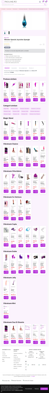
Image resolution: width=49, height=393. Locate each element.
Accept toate (44, 388)
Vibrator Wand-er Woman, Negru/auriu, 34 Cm (42, 132)
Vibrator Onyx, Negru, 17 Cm (28, 160)
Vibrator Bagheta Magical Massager (6, 133)
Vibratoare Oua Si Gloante (35, 113)
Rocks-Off (6, 37)
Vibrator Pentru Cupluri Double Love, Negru (34, 266)
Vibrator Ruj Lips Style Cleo (42, 157)
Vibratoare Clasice (14, 108)
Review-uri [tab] (31, 68)
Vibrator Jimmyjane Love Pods (35, 182)
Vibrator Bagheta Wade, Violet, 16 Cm (27, 133)
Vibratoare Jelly (16, 113)
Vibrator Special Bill (20, 265)
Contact (4, 353)
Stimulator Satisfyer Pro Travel (20, 182)
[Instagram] (26, 364)
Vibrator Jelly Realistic (5, 290)
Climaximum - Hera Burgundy (28, 335)
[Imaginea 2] (9, 33)
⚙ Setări (33, 376)
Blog (3, 359)
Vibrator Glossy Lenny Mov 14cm (13, 291)
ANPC (3, 361)
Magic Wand (6, 108)
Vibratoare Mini (24, 113)
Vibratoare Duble (24, 111)
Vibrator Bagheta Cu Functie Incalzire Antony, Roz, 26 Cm (13, 133)
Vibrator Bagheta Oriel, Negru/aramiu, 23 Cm (35, 132)
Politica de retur (17, 360)
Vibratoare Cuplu (7, 111)
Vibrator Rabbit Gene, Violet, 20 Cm (20, 95)
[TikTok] (26, 367)
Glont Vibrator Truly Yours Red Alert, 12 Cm (13, 160)
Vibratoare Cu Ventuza (35, 108)
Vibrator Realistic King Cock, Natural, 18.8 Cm (13, 212)
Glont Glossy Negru (34, 335)
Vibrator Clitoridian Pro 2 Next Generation (42, 184)
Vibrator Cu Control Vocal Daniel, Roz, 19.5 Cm (28, 95)
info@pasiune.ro (41, 358)
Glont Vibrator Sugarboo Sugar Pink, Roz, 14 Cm (20, 160)
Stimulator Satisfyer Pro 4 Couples (42, 238)
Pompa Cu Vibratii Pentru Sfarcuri (28, 213)
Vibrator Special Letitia (12, 264)
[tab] (40, 2)
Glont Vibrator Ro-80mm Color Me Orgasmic (6, 160)
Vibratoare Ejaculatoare (35, 111)
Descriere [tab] (7, 68)
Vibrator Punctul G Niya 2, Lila (6, 239)
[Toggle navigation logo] (3, 2)
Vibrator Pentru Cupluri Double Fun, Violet (42, 265)
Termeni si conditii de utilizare (18, 354)
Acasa (3, 352)
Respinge (37, 388)
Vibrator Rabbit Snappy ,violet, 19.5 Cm (6, 95)
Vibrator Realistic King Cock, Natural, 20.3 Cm (20, 212)
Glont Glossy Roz (42, 335)
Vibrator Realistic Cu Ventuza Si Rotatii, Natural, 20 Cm (6, 214)
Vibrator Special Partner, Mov (12, 238)
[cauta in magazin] (44, 4)
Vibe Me (5, 312)
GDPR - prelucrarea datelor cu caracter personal (18, 366)
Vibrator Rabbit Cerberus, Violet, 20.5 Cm (13, 95)
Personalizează (28, 388)
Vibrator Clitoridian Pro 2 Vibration (28, 185)
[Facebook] (26, 361)
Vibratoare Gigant (7, 113)
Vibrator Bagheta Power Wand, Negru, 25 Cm (20, 134)
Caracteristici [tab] (14, 68)
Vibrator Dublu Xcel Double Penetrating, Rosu (6, 267)
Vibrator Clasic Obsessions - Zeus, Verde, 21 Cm (35, 160)
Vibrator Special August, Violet (27, 266)
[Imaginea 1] (5, 33)
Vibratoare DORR (16, 111)
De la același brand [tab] (23, 68)
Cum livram (4, 355)
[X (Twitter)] (26, 369)
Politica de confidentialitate (17, 358)
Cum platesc (16, 362)
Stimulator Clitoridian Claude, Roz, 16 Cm (35, 94)
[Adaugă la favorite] (43, 44)
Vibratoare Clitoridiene (24, 108)
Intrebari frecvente (6, 357)
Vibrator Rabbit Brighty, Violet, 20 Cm (42, 95)
